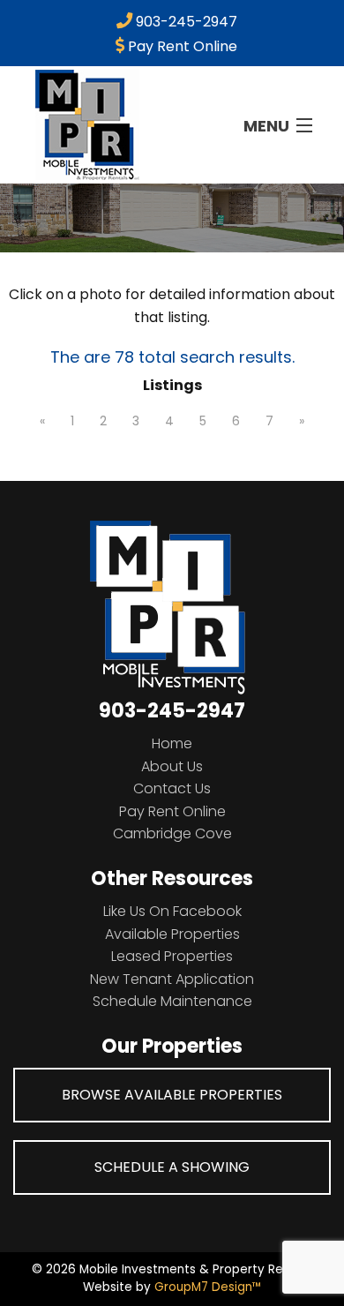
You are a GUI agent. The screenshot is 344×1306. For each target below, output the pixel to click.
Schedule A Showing (172, 1167)
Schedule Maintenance (172, 1001)
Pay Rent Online (180, 46)
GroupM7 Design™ (208, 1287)
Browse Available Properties (172, 1095)
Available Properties (172, 934)
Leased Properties (172, 956)
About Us (172, 766)
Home (172, 743)
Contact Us (172, 788)
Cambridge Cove (172, 833)
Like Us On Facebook (172, 911)
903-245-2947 (184, 21)
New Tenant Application (172, 979)
